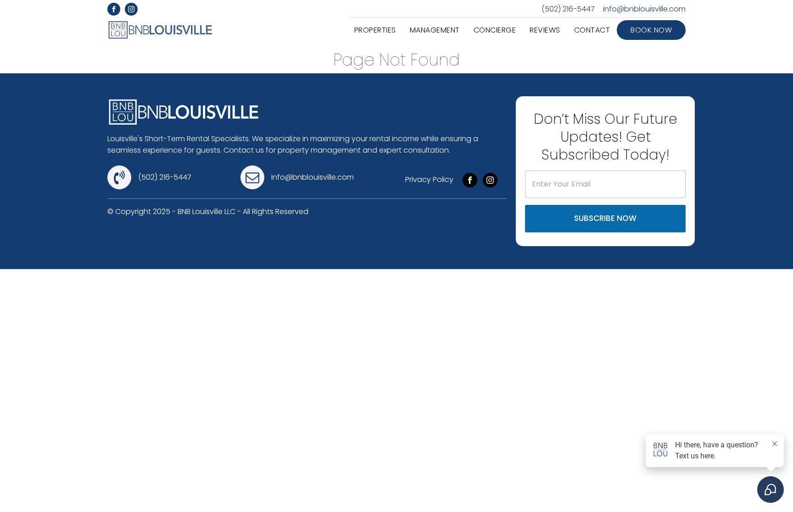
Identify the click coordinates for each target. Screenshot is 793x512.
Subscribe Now (605, 218)
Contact (592, 30)
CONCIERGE (495, 30)
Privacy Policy (429, 179)
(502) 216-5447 (568, 9)
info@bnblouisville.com (644, 9)
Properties (375, 30)
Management (435, 30)
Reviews (545, 30)
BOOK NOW (651, 30)
